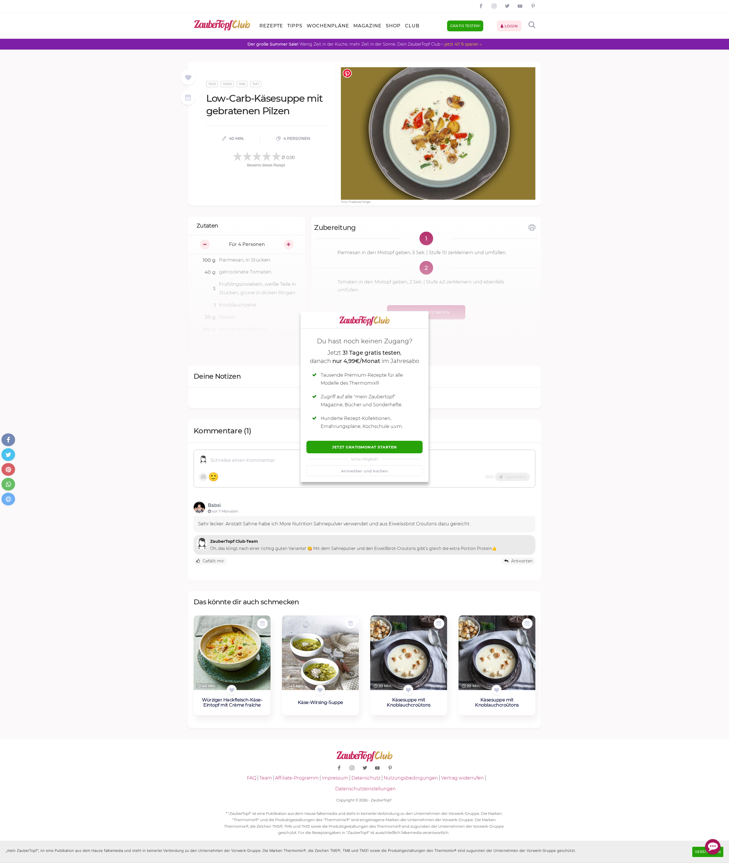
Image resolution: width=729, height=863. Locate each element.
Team (265, 778)
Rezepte (271, 25)
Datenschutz (365, 778)
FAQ (251, 778)
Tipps (294, 25)
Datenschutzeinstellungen (365, 788)
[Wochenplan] (188, 98)
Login (510, 26)
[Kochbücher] (188, 78)
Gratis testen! (465, 26)
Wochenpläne (328, 25)
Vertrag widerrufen (462, 778)
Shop (393, 25)
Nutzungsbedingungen (411, 778)
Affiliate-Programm (297, 778)
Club (412, 25)
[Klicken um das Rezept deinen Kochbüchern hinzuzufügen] (232, 690)
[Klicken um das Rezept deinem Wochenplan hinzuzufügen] (262, 623)
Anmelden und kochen (364, 471)
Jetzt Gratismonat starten (364, 447)
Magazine (367, 25)
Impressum (335, 778)
